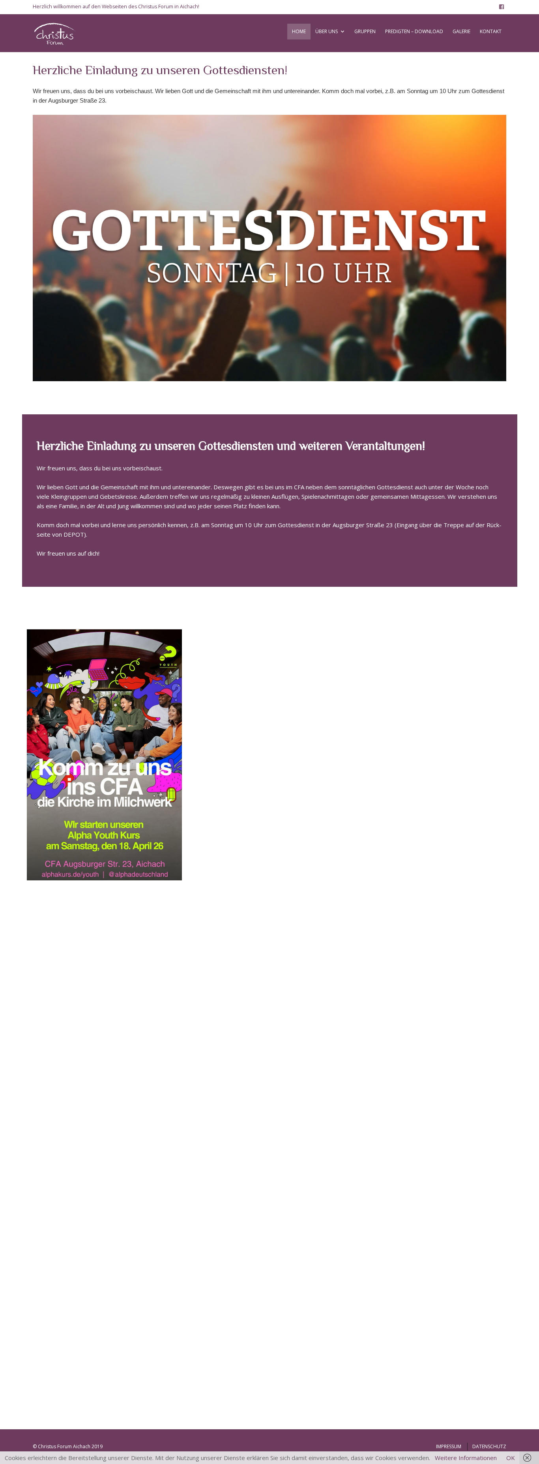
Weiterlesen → (53, 1112)
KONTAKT (491, 31)
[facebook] (501, 6)
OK (510, 1458)
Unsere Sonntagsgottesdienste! (95, 1263)
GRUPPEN (365, 31)
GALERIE (461, 31)
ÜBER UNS (326, 31)
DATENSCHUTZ (489, 1446)
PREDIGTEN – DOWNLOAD (414, 31)
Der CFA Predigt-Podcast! (250, 976)
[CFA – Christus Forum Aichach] (58, 33)
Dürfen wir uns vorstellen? (87, 1028)
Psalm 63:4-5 (220, 821)
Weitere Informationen (466, 1458)
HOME (299, 31)
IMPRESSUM (448, 1446)
